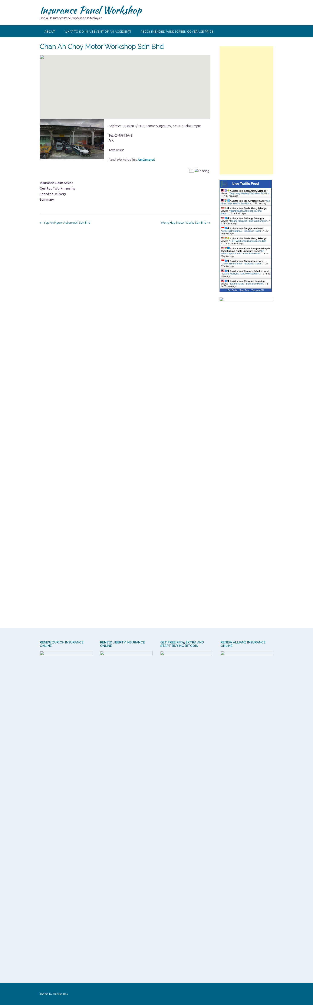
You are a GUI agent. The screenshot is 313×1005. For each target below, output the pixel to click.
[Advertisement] (246, 110)
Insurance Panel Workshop (90, 10)
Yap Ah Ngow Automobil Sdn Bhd (65, 222)
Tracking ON (257, 290)
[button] (125, 83)
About (50, 31)
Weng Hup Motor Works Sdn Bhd (185, 222)
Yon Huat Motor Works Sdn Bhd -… (245, 202)
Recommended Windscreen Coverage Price (177, 31)
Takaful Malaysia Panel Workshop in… (249, 221)
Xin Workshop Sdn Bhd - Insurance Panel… (242, 252)
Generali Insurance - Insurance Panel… (242, 231)
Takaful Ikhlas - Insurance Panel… (247, 283)
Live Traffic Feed (245, 183)
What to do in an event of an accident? (98, 31)
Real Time (244, 290)
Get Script (232, 290)
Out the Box (60, 993)
